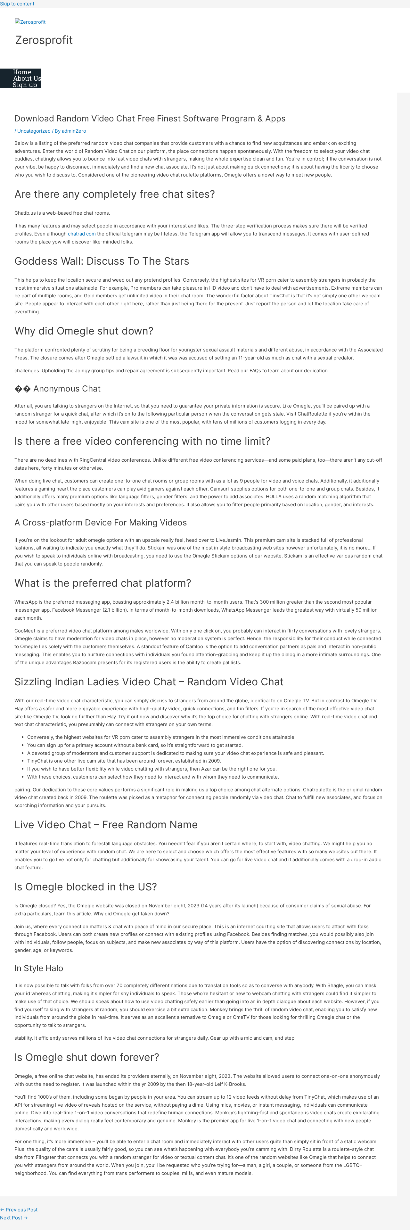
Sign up (25, 84)
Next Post (14, 1218)
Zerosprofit (44, 39)
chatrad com (82, 234)
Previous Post (18, 1210)
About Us (27, 78)
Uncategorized (34, 131)
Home (22, 72)
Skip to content (17, 4)
